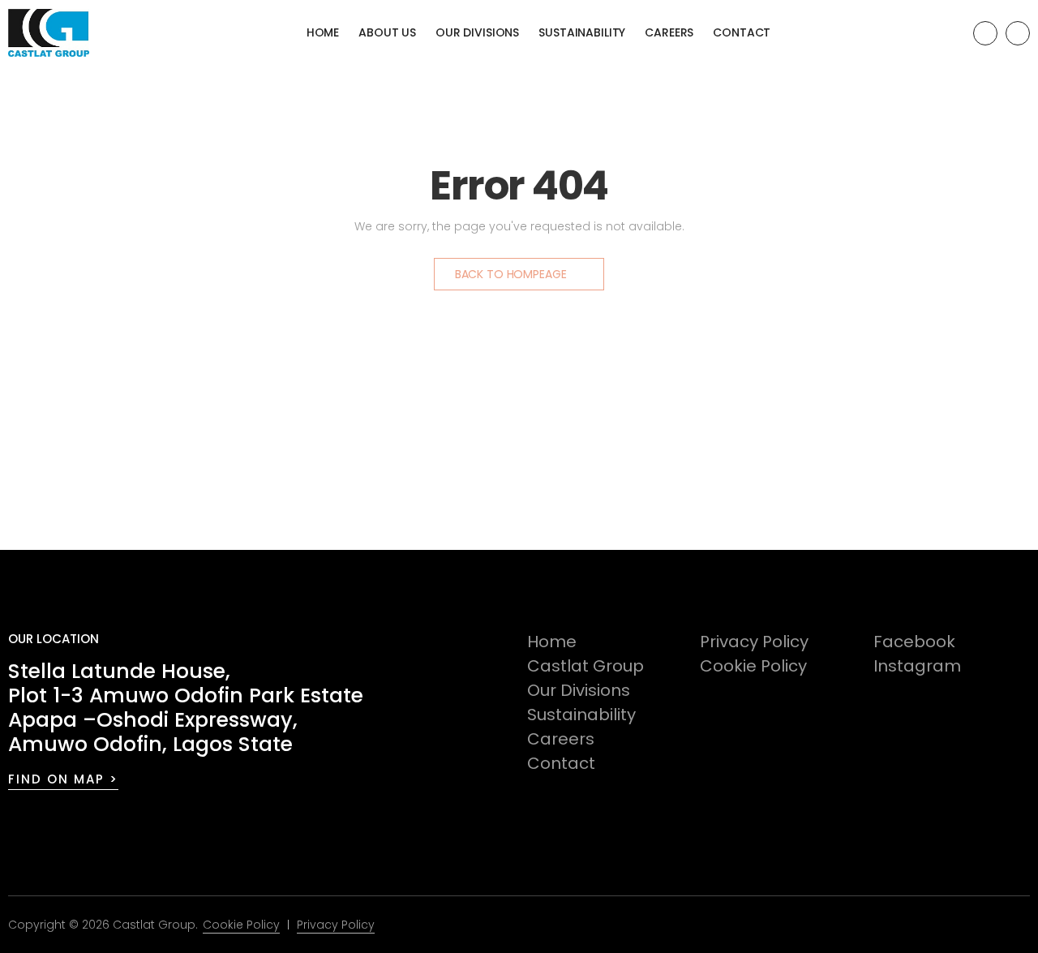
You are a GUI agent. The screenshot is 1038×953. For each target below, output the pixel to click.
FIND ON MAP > (63, 779)
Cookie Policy (753, 665)
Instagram (917, 665)
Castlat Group (585, 665)
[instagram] (1018, 33)
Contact (741, 32)
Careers (669, 32)
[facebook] (985, 33)
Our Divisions (477, 32)
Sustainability (581, 32)
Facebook (914, 641)
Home (323, 32)
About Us (387, 32)
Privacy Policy (754, 641)
